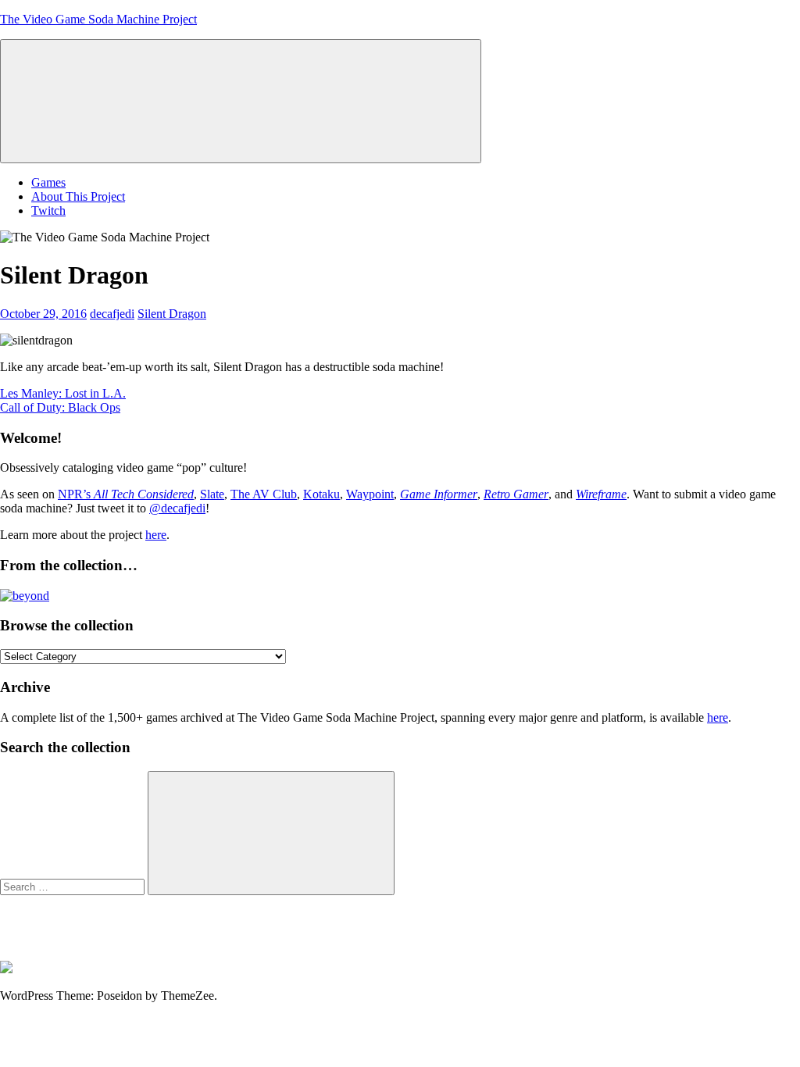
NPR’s (126, 494)
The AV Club (263, 494)
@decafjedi (177, 508)
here (155, 534)
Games (48, 182)
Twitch (48, 210)
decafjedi (112, 313)
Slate (212, 494)
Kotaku (321, 494)
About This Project (78, 196)
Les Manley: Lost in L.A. (63, 393)
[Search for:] (74, 886)
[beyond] (24, 595)
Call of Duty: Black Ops (60, 407)
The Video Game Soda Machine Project (98, 19)
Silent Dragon (172, 313)
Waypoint (370, 494)
